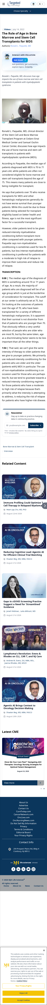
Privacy (23, 826)
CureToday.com (23, 811)
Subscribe (34, 425)
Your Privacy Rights (23, 835)
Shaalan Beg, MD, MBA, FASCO (19, 559)
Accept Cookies (23, 1000)
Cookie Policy (22, 981)
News (27, 886)
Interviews (8, 451)
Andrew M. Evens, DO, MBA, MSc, (20, 660)
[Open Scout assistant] (33, 4)
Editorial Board (23, 832)
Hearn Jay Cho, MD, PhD (16, 509)
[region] (23, 976)
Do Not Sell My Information (23, 823)
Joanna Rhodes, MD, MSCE (16, 663)
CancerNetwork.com (23, 814)
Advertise (23, 805)
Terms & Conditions (23, 829)
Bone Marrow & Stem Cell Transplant (18, 446)
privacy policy (14, 433)
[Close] (44, 950)
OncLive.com (23, 817)
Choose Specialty (21, 11)
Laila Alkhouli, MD (27, 611)
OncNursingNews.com (23, 820)
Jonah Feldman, (12, 611)
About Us (23, 802)
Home (6, 886)
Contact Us (23, 808)
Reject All (23, 993)
